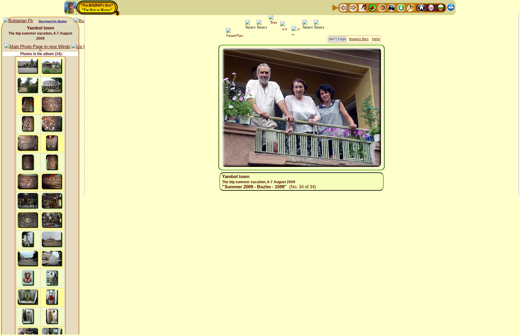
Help (376, 39)
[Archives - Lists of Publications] (362, 7)
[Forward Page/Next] (353, 7)
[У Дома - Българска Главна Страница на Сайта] (440, 7)
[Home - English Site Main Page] (431, 7)
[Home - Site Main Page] (421, 7)
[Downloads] (401, 7)
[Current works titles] (381, 7)
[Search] (410, 7)
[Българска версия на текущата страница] (18, 21)
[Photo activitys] (391, 7)
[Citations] (372, 7)
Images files (359, 39)
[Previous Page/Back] (343, 7)
